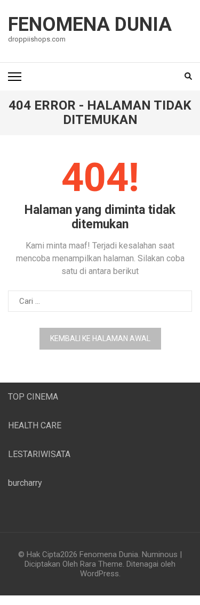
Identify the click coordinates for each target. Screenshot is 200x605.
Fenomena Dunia (90, 24)
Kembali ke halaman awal (100, 338)
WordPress (99, 573)
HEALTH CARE (34, 425)
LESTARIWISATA (39, 454)
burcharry (25, 483)
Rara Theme (101, 564)
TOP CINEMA (33, 397)
